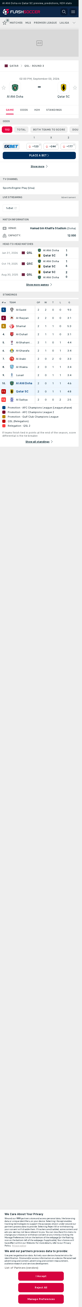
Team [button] (13, 302)
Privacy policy (19, 1245)
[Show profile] (15, 88)
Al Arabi (21, 359)
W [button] (45, 302)
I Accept (41, 1276)
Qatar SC (63, 96)
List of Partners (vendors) (21, 1267)
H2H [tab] (37, 109)
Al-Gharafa (22, 350)
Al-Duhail (22, 334)
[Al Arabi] (12, 359)
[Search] (64, 11)
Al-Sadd (21, 310)
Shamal (21, 326)
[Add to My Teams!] (3, 87)
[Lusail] (12, 375)
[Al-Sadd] (12, 310)
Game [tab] (10, 109)
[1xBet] (11, 146)
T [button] (53, 302)
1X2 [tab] (7, 129)
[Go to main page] (23, 12)
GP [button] (38, 302)
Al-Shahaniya (24, 342)
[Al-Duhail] (12, 334)
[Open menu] (73, 11)
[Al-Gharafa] (12, 350)
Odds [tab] (24, 109)
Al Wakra (22, 367)
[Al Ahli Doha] (12, 383)
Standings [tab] (54, 109)
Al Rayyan (22, 318)
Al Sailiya (22, 399)
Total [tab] (21, 129)
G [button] (69, 302)
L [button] (60, 302)
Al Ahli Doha (15, 96)
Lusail (20, 375)
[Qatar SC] (12, 391)
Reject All (41, 1287)
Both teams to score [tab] (49, 129)
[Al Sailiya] (12, 399)
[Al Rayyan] (12, 318)
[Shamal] (12, 326)
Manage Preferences (41, 1299)
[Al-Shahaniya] (12, 342)
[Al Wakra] (12, 367)
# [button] (3, 302)
